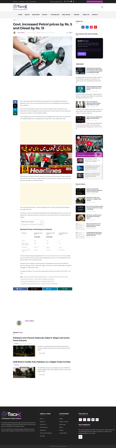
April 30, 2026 (90, 120)
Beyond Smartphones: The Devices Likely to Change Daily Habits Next (93, 225)
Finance (61, 430)
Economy (21, 1)
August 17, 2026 (91, 91)
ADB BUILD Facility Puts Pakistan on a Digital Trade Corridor (42, 362)
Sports (44, 14)
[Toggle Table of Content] (41, 222)
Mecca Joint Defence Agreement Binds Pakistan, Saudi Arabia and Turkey (93, 103)
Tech (27, 1)
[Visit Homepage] (20, 7)
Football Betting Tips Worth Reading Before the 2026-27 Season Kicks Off (94, 234)
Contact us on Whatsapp (95, 1)
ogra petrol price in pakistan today (58, 276)
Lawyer (76, 14)
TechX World (33, 1)
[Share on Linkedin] (15, 110)
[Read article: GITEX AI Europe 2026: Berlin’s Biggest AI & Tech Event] (80, 119)
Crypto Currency (63, 421)
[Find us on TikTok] (97, 419)
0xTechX (16, 343)
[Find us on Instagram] (91, 27)
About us (86, 14)
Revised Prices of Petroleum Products (32, 224)
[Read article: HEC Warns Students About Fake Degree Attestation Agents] (80, 217)
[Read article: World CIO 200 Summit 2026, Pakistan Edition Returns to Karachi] (80, 89)
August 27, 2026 (91, 74)
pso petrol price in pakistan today (30, 283)
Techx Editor (21, 32)
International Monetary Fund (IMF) (54, 256)
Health (27, 14)
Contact (95, 14)
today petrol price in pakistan (49, 283)
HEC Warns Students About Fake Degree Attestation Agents (93, 216)
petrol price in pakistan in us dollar (44, 279)
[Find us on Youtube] (95, 27)
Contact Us (43, 424)
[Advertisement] (42, 89)
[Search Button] (102, 7)
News (19, 19)
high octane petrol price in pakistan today (35, 276)
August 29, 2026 (24, 343)
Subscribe (82, 53)
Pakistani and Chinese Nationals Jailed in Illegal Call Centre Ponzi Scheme (94, 190)
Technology (55, 14)
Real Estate (66, 14)
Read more (42, 353)
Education (36, 14)
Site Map (42, 436)
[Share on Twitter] (15, 106)
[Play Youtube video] (46, 159)
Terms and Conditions (46, 433)
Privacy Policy (44, 427)
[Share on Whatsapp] (15, 113)
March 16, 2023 (31, 32)
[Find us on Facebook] (82, 27)
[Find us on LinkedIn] (88, 419)
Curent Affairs (63, 433)
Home (20, 14)
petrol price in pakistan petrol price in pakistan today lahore (37, 281)
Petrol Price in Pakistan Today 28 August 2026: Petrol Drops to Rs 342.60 (94, 208)
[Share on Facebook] (15, 102)
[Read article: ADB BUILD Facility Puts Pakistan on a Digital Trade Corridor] (24, 372)
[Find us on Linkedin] (87, 27)
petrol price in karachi (27, 279)
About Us (42, 421)
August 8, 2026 (91, 106)
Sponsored (43, 430)
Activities (15, 1)
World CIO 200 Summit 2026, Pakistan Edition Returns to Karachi (94, 88)
